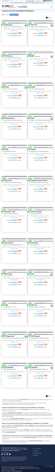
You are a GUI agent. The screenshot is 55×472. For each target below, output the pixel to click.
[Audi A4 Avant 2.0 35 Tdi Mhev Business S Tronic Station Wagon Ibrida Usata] (40, 271)
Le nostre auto (37, 448)
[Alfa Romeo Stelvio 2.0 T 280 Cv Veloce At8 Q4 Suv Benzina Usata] (40, 208)
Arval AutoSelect (37, 453)
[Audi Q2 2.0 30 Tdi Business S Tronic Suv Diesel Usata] (14, 302)
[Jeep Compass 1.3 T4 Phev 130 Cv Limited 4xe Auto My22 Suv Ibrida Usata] (14, 22)
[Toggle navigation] (51, 6)
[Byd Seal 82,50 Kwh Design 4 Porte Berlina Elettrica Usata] (14, 84)
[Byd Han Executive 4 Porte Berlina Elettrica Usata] (40, 52)
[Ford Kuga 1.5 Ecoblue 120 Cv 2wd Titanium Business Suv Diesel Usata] (40, 146)
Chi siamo (35, 450)
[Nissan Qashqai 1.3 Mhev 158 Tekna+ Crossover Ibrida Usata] (14, 364)
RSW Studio (52, 466)
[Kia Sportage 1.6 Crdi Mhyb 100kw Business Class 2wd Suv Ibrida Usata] (40, 364)
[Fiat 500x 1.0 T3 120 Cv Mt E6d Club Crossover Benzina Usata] (40, 84)
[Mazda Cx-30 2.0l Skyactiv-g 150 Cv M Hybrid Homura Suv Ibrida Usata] (40, 22)
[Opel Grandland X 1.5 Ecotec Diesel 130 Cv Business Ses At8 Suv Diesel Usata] (14, 115)
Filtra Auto (14, 14)
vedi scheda (14, 47)
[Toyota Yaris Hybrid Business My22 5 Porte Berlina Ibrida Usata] (40, 302)
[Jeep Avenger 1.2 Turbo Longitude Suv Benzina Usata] (40, 240)
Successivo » (52, 18)
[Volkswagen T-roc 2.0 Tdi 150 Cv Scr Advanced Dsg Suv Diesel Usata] (14, 208)
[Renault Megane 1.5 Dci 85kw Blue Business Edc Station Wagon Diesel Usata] (40, 333)
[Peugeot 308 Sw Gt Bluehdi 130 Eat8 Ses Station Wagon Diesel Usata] (14, 177)
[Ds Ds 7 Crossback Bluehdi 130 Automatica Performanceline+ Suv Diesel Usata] (14, 240)
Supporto (35, 455)
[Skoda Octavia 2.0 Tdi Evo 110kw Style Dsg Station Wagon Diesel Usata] (14, 53)
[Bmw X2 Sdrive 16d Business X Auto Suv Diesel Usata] (14, 146)
